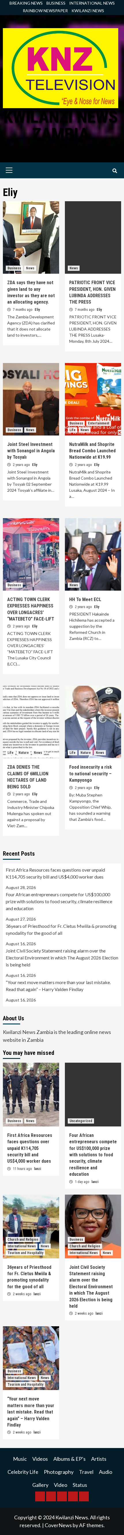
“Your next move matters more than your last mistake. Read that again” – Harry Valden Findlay (58, 985)
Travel (86, 1472)
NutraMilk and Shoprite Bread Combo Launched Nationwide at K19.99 (92, 451)
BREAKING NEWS (26, 3)
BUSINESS (55, 3)
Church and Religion (22, 1240)
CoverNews (58, 1525)
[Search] (114, 171)
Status (80, 1485)
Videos (40, 1459)
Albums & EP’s (69, 1459)
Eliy (37, 310)
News (30, 268)
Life (72, 430)
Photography (59, 1472)
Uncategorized (80, 1121)
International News (21, 1246)
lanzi (37, 1169)
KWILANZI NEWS (88, 10)
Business (14, 268)
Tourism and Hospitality (25, 1253)
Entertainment (98, 423)
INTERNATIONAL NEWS (92, 3)
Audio (105, 1472)
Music (20, 1459)
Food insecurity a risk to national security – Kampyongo (90, 773)
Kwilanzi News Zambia (60, 125)
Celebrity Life (22, 1472)
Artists (98, 1459)
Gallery (40, 1485)
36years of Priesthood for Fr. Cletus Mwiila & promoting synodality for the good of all (61, 929)
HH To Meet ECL (85, 599)
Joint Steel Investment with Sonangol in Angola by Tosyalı (31, 451)
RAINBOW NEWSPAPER (45, 10)
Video (60, 1485)
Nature (23, 753)
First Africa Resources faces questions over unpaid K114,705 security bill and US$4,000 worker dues (55, 873)
